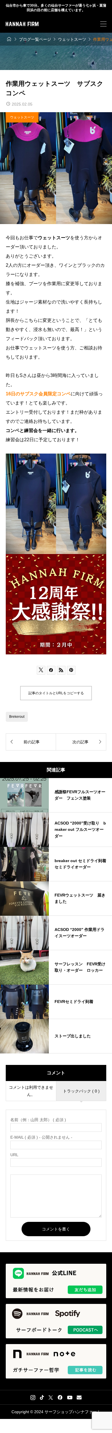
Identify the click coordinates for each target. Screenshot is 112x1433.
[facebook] (60, 1397)
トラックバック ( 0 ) (81, 1091)
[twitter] (51, 1397)
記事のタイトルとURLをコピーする (56, 693)
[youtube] (69, 1397)
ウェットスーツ (22, 117)
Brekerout (16, 717)
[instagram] (32, 1397)
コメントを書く (56, 1229)
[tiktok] (42, 1397)
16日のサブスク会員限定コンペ (38, 393)
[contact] (79, 1397)
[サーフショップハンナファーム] (22, 24)
